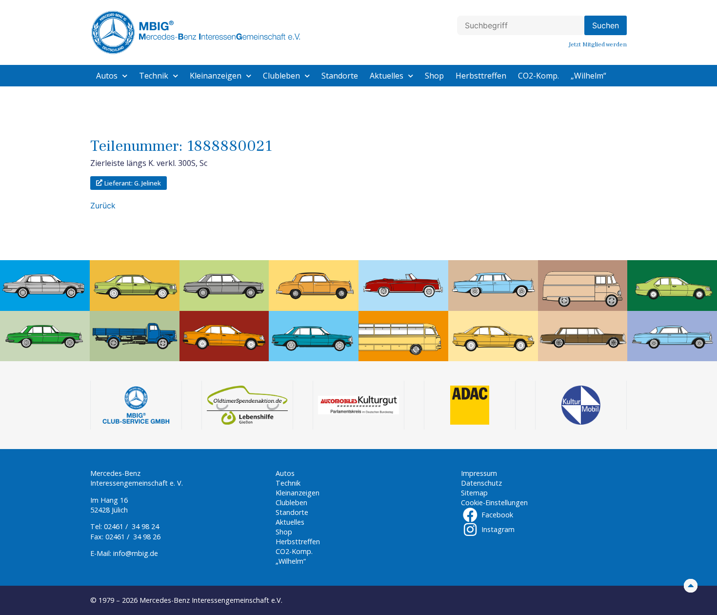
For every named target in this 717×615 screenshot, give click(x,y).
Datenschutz (481, 483)
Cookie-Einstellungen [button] (494, 502)
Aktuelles (386, 75)
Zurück (103, 205)
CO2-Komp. (538, 75)
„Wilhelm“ (588, 75)
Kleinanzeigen (215, 75)
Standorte (339, 75)
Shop (434, 75)
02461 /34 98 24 (131, 526)
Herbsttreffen (481, 75)
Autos (107, 75)
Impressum (479, 473)
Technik (153, 75)
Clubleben (281, 75)
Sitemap (474, 492)
